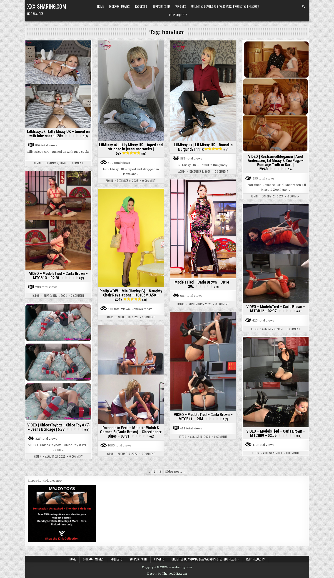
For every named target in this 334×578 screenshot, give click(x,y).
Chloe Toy (53, 311)
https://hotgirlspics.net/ (45, 480)
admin (37, 163)
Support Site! (161, 6)
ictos (36, 295)
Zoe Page (281, 53)
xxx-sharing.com (46, 6)
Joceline (251, 48)
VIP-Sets (180, 6)
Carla (43, 179)
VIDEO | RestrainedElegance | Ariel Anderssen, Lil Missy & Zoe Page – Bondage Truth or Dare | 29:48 (276, 162)
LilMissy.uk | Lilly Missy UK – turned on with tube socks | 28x (58, 133)
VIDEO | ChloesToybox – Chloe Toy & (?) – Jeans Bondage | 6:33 (58, 427)
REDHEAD (298, 48)
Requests (141, 6)
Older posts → (175, 471)
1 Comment (148, 317)
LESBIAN (265, 48)
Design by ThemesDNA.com (167, 573)
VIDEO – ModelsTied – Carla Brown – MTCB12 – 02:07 (275, 308)
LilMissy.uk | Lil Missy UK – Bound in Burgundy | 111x (203, 147)
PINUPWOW (138, 196)
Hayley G (122, 196)
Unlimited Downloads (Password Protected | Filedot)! (225, 6)
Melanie (136, 333)
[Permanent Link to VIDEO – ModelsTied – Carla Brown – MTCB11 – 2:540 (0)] (203, 361)
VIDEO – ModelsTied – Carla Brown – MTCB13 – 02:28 (58, 275)
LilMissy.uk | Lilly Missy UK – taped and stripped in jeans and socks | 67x (130, 149)
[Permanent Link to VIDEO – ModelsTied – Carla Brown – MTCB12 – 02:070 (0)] (276, 253)
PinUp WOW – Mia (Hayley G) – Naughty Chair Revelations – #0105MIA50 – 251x (131, 295)
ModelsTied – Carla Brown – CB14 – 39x (203, 284)
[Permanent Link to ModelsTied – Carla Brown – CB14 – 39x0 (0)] (203, 228)
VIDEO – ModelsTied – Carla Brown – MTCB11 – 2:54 (203, 416)
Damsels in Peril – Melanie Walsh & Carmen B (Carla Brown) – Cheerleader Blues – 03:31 (131, 431)
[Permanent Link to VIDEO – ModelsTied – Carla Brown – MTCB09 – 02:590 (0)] (276, 382)
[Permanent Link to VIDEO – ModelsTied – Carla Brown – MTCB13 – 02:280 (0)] (58, 220)
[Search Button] (304, 7)
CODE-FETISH (59, 179)
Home (100, 6)
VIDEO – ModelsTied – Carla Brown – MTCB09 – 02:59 (275, 433)
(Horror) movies (119, 6)
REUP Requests (178, 14)
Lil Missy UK (58, 48)
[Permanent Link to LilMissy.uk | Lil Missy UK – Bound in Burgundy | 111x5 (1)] (203, 90)
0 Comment (76, 163)
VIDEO (268, 53)
